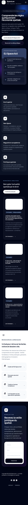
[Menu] (25, 2)
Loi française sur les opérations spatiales (14, 394)
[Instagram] (16, 480)
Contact (10, 485)
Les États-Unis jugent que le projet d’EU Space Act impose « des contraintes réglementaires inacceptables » (13, 217)
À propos (17, 485)
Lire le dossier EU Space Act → (13, 38)
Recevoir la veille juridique (12, 43)
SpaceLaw (10, 1)
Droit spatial (9, 212)
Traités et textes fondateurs (13, 385)
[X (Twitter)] (14, 480)
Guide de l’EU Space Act (15, 367)
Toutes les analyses (10, 191)
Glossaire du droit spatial (13, 376)
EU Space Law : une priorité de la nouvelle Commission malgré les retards (13, 306)
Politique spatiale (17, 212)
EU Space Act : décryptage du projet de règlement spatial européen (13, 262)
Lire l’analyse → (9, 236)
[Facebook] (11, 480)
